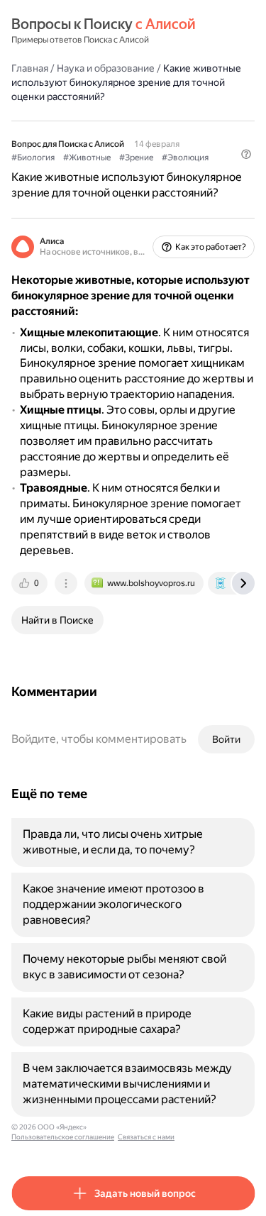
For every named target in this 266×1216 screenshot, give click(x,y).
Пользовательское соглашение (62, 1137)
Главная (29, 68)
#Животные (87, 157)
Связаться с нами (146, 1137)
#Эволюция (185, 157)
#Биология (33, 157)
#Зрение (136, 157)
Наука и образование (106, 68)
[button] (246, 153)
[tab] (30, 583)
